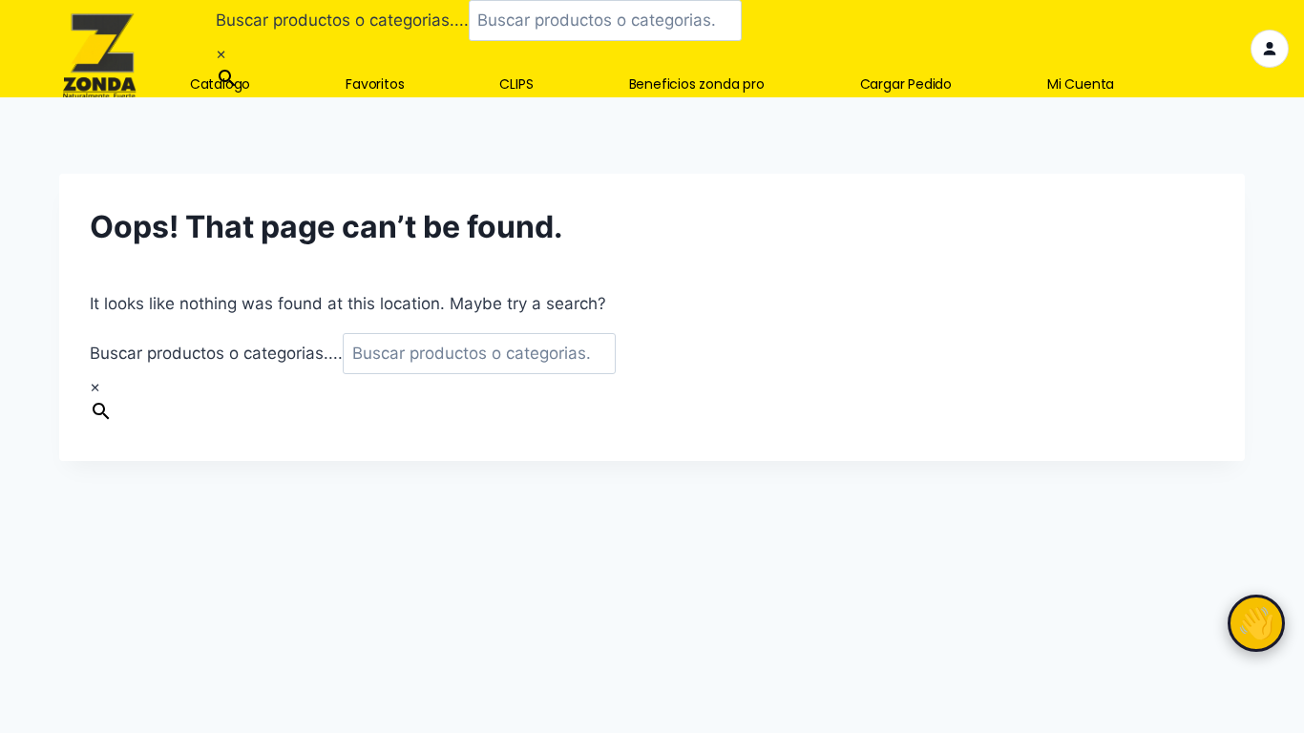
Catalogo (220, 84)
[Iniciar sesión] (1270, 49)
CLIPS (516, 84)
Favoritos (375, 84)
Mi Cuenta (1080, 84)
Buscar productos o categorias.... (342, 20)
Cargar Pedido (906, 84)
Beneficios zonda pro (697, 84)
